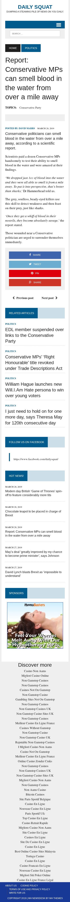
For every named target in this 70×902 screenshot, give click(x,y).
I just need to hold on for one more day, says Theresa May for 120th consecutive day (33, 417)
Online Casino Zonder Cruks (35, 761)
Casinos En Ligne (35, 837)
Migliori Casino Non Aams (35, 780)
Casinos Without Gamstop (35, 728)
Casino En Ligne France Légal (35, 880)
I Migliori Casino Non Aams (35, 747)
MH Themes (56, 898)
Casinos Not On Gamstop (35, 690)
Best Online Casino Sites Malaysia (35, 851)
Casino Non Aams (35, 671)
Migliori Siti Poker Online (35, 875)
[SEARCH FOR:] (35, 33)
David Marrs (27, 128)
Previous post (24, 298)
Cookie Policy (29, 885)
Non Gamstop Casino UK (35, 737)
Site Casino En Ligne (35, 832)
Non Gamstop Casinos (35, 680)
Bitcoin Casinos (35, 794)
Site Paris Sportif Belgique (35, 799)
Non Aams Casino (35, 790)
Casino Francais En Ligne (35, 865)
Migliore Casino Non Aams (35, 827)
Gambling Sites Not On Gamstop (35, 699)
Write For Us (17, 893)
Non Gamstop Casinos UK (35, 709)
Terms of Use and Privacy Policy (29, 889)
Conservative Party (30, 107)
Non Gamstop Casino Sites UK (35, 713)
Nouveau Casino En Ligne (35, 809)
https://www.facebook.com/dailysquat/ (36, 459)
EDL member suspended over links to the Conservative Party (34, 335)
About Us (11, 885)
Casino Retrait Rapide (35, 823)
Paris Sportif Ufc (35, 813)
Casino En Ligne (35, 804)
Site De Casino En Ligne (35, 842)
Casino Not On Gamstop (35, 752)
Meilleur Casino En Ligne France (35, 723)
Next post (48, 298)
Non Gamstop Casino (35, 695)
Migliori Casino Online (35, 675)
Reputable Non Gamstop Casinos (35, 742)
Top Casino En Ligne (35, 818)
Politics (10, 324)
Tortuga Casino (35, 856)
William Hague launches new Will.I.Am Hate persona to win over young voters (34, 390)
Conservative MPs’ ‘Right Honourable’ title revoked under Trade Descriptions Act (33, 362)
